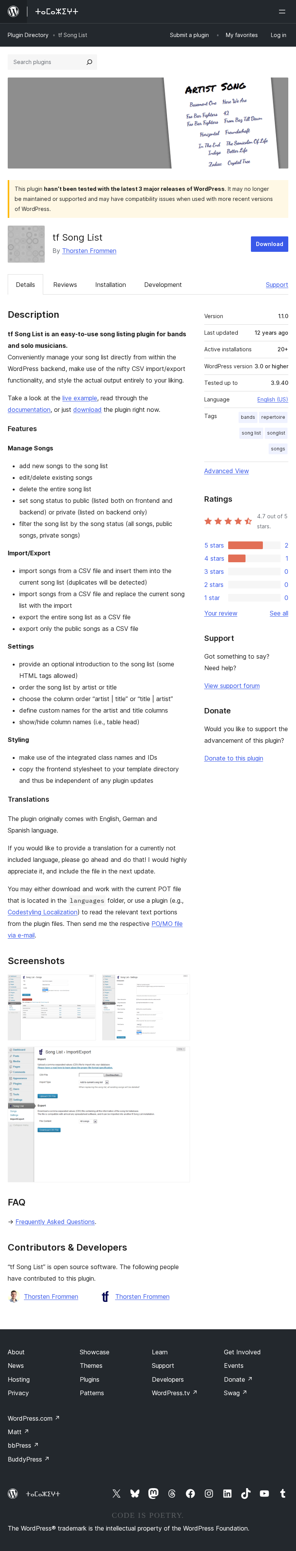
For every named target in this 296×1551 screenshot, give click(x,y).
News (16, 1365)
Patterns (92, 1393)
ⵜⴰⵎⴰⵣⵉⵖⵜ (43, 1494)
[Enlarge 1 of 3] (85, 985)
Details (25, 284)
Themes (91, 1365)
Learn (160, 1352)
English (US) (272, 399)
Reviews (65, 284)
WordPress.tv (175, 1393)
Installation (110, 284)
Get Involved (242, 1352)
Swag (235, 1393)
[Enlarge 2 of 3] (179, 985)
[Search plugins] (89, 62)
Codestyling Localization (42, 912)
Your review (220, 613)
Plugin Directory (28, 35)
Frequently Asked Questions (55, 1222)
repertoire (273, 417)
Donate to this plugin (233, 758)
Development (163, 284)
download (87, 409)
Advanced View (226, 471)
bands (248, 417)
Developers (168, 1379)
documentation (29, 409)
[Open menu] (283, 11)
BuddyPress (29, 1459)
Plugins (89, 1379)
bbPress (23, 1445)
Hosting (19, 1379)
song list (251, 433)
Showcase (94, 1352)
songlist (276, 433)
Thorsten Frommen (89, 251)
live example (79, 398)
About (16, 1352)
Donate (238, 1379)
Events (234, 1365)
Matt (18, 1432)
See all (279, 613)
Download (269, 244)
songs (278, 449)
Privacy (18, 1393)
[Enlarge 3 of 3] (179, 1057)
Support (277, 284)
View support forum (232, 686)
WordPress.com (34, 1418)
